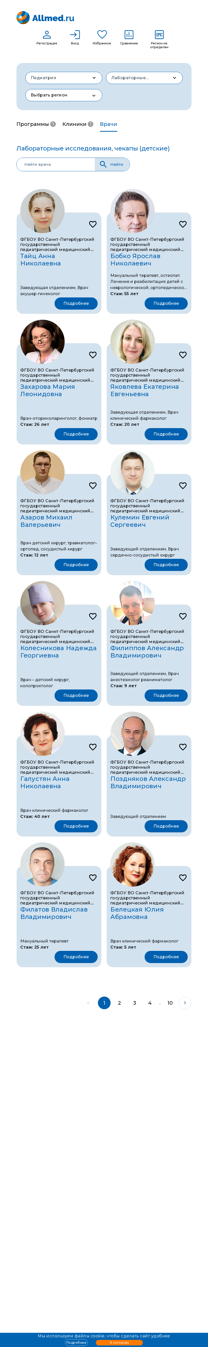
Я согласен (119, 1342)
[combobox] (63, 78)
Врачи (108, 124)
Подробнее (76, 1342)
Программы (35, 124)
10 (170, 1003)
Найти (116, 164)
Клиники (76, 124)
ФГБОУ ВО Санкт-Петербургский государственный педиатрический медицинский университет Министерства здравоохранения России (57, 249)
